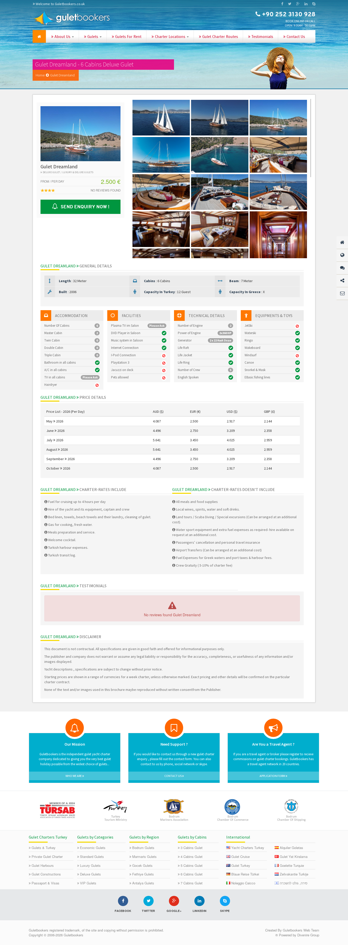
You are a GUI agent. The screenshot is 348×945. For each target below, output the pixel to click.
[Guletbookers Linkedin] (305, 4)
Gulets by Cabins (192, 837)
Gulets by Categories (95, 837)
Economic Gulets (92, 847)
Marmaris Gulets (144, 856)
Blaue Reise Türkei (245, 874)
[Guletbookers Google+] (298, 4)
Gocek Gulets (142, 865)
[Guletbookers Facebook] (282, 4)
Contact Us (295, 37)
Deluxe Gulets (90, 874)
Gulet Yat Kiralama (293, 856)
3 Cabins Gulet (192, 847)
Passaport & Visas (45, 883)
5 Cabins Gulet (192, 865)
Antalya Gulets (143, 883)
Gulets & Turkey (44, 847)
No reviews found (106, 190)
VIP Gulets (88, 883)
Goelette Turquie (292, 865)
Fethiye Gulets (143, 874)
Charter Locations (170, 37)
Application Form (273, 776)
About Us (62, 37)
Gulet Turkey (240, 865)
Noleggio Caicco (243, 883)
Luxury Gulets (90, 865)
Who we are (73, 776)
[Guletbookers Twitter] (289, 4)
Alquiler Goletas (291, 847)
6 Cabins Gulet (192, 874)
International (238, 837)
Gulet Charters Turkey (48, 837)
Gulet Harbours (43, 865)
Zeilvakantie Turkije (294, 874)
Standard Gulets (92, 856)
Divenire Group (308, 935)
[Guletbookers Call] (313, 4)
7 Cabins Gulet (192, 883)
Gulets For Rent (127, 37)
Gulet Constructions (46, 874)
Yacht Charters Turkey (247, 847)
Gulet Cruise (240, 856)
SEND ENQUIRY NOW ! (84, 207)
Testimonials (261, 37)
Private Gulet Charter (47, 856)
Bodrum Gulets (143, 847)
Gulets (92, 37)
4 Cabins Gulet (192, 856)
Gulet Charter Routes (219, 37)
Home (40, 75)
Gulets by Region (144, 837)
